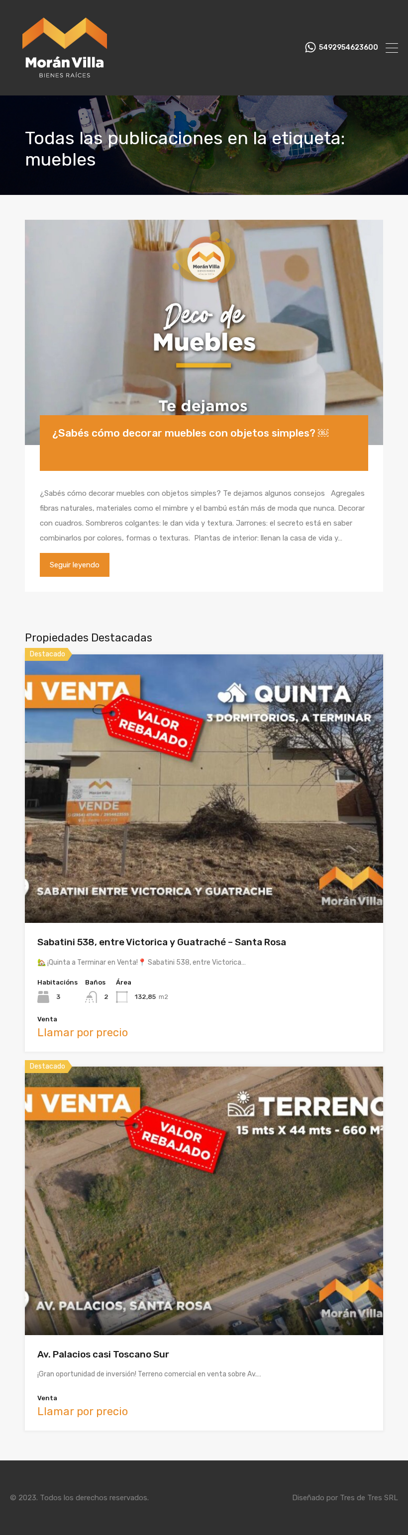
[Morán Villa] (65, 83)
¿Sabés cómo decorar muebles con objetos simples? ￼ (190, 433)
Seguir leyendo (75, 564)
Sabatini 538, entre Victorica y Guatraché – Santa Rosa (161, 942)
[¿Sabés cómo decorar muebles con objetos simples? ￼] (204, 332)
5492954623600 (348, 48)
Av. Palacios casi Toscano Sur (103, 1354)
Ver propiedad (204, 869)
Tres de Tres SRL (369, 1497)
